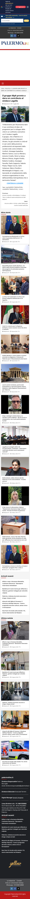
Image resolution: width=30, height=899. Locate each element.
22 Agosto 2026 (15, 647)
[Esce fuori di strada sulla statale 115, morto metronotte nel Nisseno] (15, 750)
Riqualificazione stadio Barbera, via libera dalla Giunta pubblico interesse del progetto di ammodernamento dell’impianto (14, 268)
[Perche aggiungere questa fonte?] (27, 7)
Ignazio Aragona (18, 798)
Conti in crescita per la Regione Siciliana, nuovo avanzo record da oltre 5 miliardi (14, 327)
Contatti (19, 28)
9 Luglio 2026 (14, 241)
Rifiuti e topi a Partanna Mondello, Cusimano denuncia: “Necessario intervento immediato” (13, 583)
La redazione (12, 28)
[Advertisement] (15, 65)
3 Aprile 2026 (14, 391)
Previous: (14, 196)
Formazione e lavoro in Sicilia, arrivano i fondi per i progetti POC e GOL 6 (15, 566)
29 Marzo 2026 (15, 422)
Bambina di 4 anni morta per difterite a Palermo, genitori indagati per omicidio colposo (15, 591)
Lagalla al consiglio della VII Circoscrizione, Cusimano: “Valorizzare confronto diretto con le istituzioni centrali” (14, 449)
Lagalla (8, 187)
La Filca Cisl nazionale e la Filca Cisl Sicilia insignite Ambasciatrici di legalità (13, 298)
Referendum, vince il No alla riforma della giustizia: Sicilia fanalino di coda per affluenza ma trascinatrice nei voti (14, 538)
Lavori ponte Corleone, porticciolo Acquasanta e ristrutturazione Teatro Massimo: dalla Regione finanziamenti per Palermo (14, 387)
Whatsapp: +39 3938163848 (15, 32)
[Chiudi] (4, 7)
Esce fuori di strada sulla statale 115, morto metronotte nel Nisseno (13, 612)
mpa (3, 189)
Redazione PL (7, 104)
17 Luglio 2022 (15, 104)
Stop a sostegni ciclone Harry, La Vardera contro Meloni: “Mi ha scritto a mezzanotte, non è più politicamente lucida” (14, 418)
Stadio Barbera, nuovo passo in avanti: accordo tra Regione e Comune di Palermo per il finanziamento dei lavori (14, 357)
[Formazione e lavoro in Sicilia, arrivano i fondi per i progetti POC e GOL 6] (15, 554)
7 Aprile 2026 (14, 360)
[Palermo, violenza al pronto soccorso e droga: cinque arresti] (15, 691)
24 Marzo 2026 (15, 483)
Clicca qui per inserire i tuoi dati (8, 23)
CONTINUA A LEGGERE (15, 183)
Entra (26, 20)
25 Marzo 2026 (15, 453)
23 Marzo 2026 (15, 512)
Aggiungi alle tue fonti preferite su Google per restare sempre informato (9, 7)
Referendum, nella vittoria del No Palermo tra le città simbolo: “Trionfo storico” (14, 479)
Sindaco (21, 189)
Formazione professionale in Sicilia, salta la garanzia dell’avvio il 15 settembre (13, 237)
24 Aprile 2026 (15, 272)
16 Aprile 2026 (15, 302)
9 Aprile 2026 (14, 331)
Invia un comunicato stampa (15, 30)
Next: (16, 203)
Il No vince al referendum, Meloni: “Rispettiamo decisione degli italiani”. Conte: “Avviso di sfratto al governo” (14, 508)
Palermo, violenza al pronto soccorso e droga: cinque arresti (14, 597)
